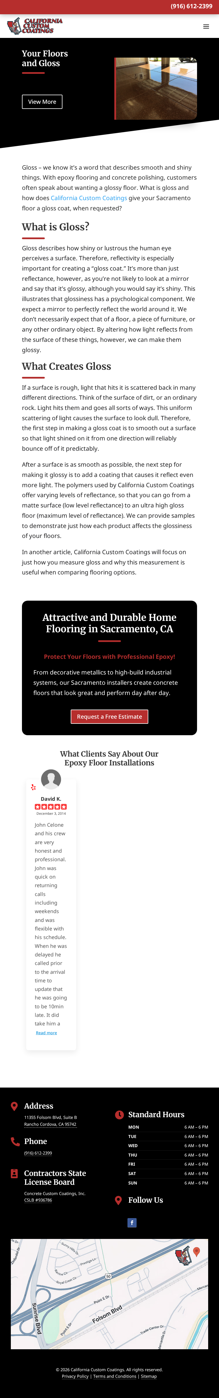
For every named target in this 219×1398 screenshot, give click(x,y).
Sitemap (149, 1376)
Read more (46, 1032)
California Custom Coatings (89, 198)
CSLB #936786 (38, 1200)
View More (42, 101)
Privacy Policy (75, 1376)
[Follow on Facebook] (132, 1223)
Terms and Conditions (114, 1376)
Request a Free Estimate (109, 716)
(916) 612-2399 (191, 6)
